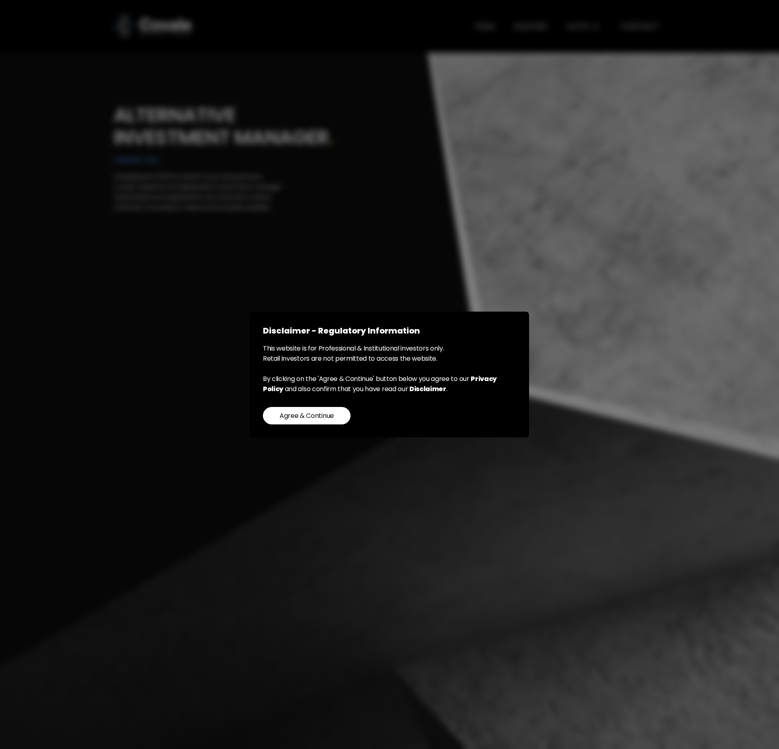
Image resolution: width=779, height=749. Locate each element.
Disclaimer (427, 389)
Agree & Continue (307, 415)
